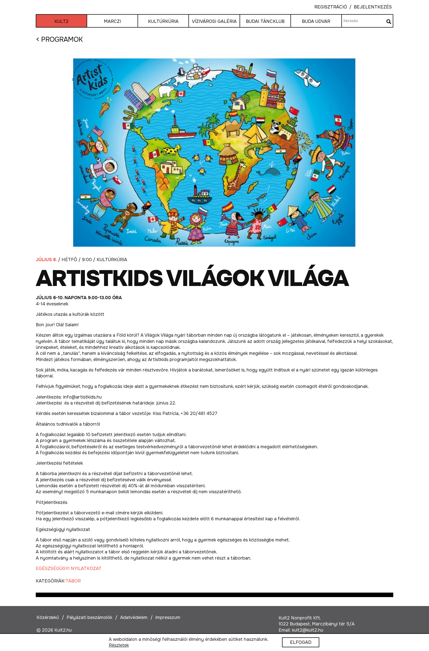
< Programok (59, 39)
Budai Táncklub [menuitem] (265, 21)
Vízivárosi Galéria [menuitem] (214, 21)
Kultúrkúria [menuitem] (163, 21)
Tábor (73, 581)
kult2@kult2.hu (307, 630)
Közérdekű (47, 617)
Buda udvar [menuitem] (316, 21)
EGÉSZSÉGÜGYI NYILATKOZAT (69, 568)
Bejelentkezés (369, 7)
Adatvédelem (133, 617)
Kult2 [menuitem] (61, 21)
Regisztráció (330, 7)
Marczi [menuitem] (112, 21)
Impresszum (167, 617)
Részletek (119, 645)
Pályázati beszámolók (89, 617)
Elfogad (300, 642)
